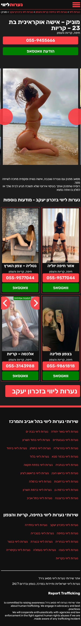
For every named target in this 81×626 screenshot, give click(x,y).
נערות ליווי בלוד (39, 456)
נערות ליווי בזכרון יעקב (44, 391)
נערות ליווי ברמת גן (66, 490)
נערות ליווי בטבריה (42, 533)
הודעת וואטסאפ (40, 51)
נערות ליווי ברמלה (40, 481)
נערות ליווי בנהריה (66, 541)
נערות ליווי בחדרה (36, 525)
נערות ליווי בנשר (17, 541)
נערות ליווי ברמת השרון (37, 490)
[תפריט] (76, 4)
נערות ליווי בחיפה (67, 533)
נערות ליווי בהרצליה (65, 448)
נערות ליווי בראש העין (65, 473)
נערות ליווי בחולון (40, 448)
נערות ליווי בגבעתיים (65, 440)
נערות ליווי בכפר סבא (65, 456)
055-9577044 (61, 277)
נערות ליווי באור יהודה (64, 431)
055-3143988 (20, 365)
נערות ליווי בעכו (68, 550)
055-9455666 (40, 40)
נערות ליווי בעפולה (44, 550)
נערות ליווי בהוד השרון (36, 440)
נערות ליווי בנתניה (67, 465)
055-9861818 (61, 365)
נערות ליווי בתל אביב (39, 498)
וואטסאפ (60, 287)
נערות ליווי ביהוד (17, 448)
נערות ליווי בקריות (67, 558)
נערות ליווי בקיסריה (18, 550)
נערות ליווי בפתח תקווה (38, 465)
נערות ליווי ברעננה (66, 498)
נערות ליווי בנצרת (42, 541)
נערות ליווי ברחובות (66, 481)
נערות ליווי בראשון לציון (34, 473)
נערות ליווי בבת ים (37, 431)
